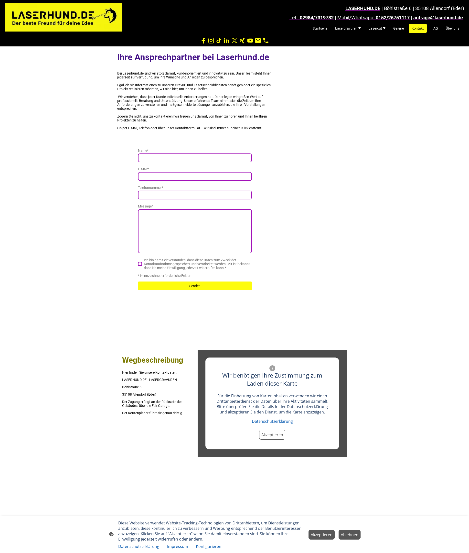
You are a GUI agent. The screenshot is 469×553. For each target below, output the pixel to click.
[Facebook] (203, 40)
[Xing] (242, 40)
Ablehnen (349, 534)
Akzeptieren (272, 434)
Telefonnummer (150, 188)
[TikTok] (219, 40)
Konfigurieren (208, 546)
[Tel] (266, 40)
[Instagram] (211, 40)
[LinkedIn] (227, 40)
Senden (195, 286)
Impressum (177, 546)
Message (145, 206)
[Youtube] (250, 40)
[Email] (258, 40)
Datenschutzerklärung (272, 421)
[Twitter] (234, 40)
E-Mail (143, 169)
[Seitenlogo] (63, 17)
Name (143, 150)
